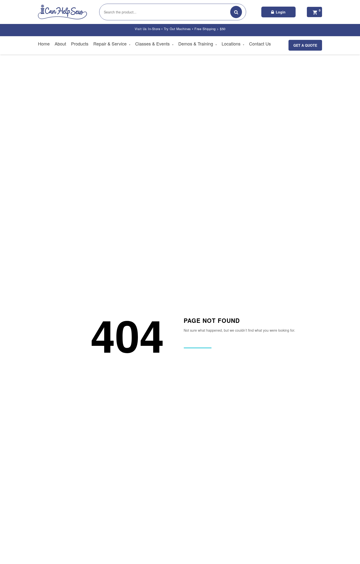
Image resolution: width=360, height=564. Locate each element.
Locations (233, 43)
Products (79, 43)
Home (44, 43)
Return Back (197, 344)
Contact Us (260, 43)
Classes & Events (154, 43)
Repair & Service (111, 43)
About (60, 43)
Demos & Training (197, 43)
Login (281, 12)
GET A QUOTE (305, 45)
